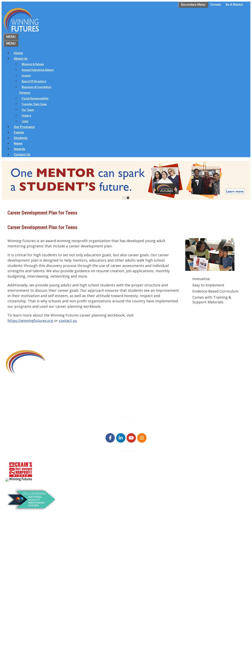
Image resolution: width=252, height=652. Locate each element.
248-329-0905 (27, 397)
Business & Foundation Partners (35, 89)
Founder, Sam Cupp (34, 104)
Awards (19, 149)
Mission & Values (33, 64)
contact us (68, 320)
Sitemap (13, 640)
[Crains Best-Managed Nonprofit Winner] (20, 480)
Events (19, 132)
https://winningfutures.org (30, 320)
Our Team (28, 109)
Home (18, 53)
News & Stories (24, 610)
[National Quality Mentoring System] (32, 509)
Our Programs (24, 127)
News (18, 143)
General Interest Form (30, 552)
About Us (21, 58)
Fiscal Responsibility (35, 98)
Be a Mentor (234, 5)
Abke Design (40, 645)
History (26, 115)
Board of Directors (34, 81)
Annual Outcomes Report (38, 70)
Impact (26, 75)
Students (21, 138)
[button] (126, 180)
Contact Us (22, 154)
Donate (215, 5)
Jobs (25, 121)
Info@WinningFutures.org (36, 402)
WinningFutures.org (43, 635)
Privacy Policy (24, 625)
